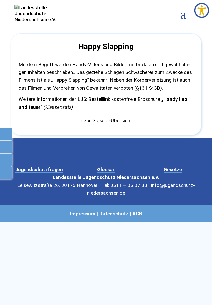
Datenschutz (113, 214)
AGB (137, 214)
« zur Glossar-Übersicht (106, 121)
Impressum (82, 214)
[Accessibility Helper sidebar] (201, 10)
